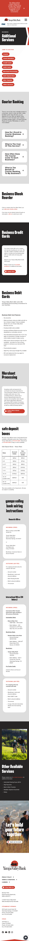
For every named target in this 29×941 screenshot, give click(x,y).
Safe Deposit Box (9, 76)
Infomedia (15, 901)
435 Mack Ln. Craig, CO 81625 (6, 922)
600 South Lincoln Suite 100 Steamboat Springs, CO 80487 (10, 910)
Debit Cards (7, 67)
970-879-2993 (16, 440)
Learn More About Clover (13, 411)
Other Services (8, 84)
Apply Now (11, 271)
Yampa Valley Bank (12, 19)
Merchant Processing (10, 71)
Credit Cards (7, 63)
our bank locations (18, 777)
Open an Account (15, 842)
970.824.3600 (9, 925)
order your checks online (10, 209)
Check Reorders (8, 58)
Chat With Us (9, 887)
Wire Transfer (7, 80)
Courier (5, 54)
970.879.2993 (9, 912)
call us (10, 214)
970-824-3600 (7, 442)
